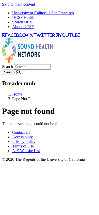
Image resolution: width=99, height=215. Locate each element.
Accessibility (22, 137)
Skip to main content (18, 4)
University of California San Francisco (43, 13)
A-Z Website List (26, 151)
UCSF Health (23, 17)
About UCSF (23, 26)
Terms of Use (23, 146)
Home (17, 94)
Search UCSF (23, 22)
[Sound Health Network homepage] (27, 62)
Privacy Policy (24, 141)
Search (7, 66)
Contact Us (21, 132)
